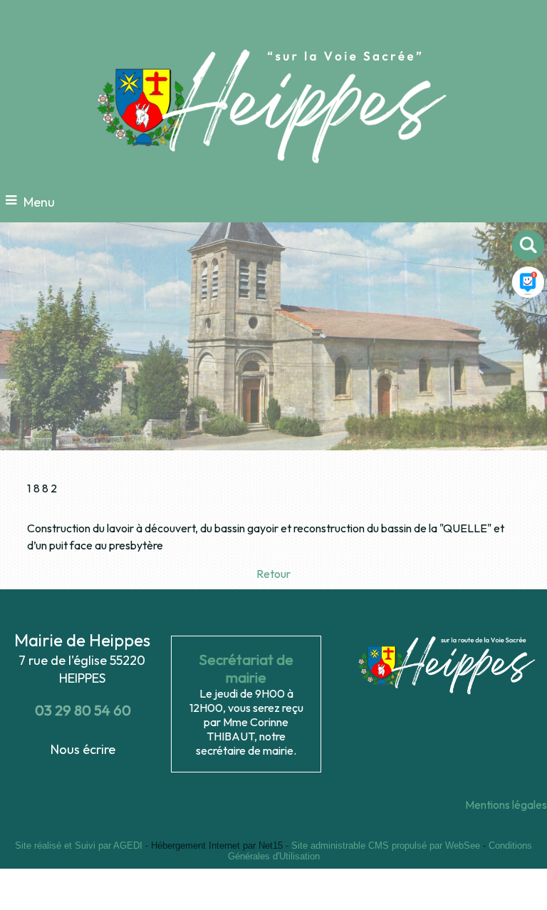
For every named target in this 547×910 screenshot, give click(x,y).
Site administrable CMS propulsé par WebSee (385, 845)
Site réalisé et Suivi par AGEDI (78, 845)
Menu (39, 202)
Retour (273, 574)
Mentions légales (506, 804)
